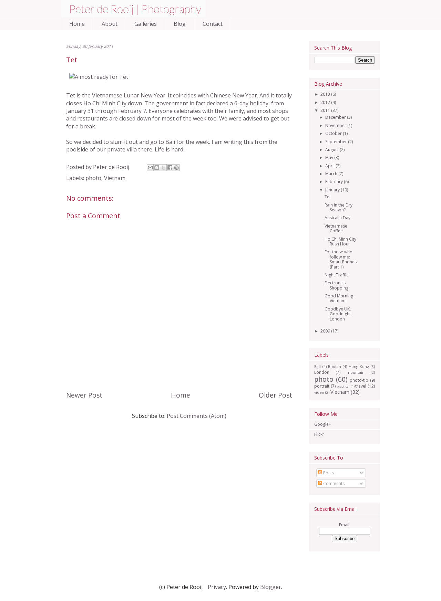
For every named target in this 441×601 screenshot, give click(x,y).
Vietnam (114, 178)
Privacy (217, 587)
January (333, 190)
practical (343, 386)
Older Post (275, 395)
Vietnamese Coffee (336, 228)
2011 (325, 110)
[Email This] (150, 167)
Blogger (270, 587)
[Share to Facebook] (169, 167)
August (332, 149)
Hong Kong (359, 366)
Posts (328, 473)
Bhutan (334, 366)
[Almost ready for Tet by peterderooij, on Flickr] (98, 77)
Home (77, 24)
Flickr (319, 434)
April (330, 166)
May (329, 157)
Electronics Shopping (336, 285)
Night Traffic (336, 275)
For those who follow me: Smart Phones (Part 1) (341, 259)
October (334, 133)
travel (360, 386)
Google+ (322, 424)
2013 (325, 94)
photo (93, 178)
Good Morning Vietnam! (339, 298)
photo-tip (359, 380)
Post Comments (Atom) (196, 416)
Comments (333, 483)
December (336, 117)
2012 (325, 102)
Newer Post (84, 395)
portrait (321, 386)
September (336, 142)
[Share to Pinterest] (176, 167)
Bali (317, 366)
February (334, 181)
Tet (328, 197)
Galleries (145, 24)
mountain (356, 372)
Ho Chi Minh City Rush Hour (340, 241)
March (331, 174)
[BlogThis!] (156, 167)
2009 (325, 331)
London (321, 372)
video (319, 392)
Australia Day (337, 218)
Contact (213, 24)
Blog (180, 24)
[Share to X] (163, 167)
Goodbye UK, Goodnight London (338, 314)
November (336, 125)
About (109, 24)
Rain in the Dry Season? (338, 207)
